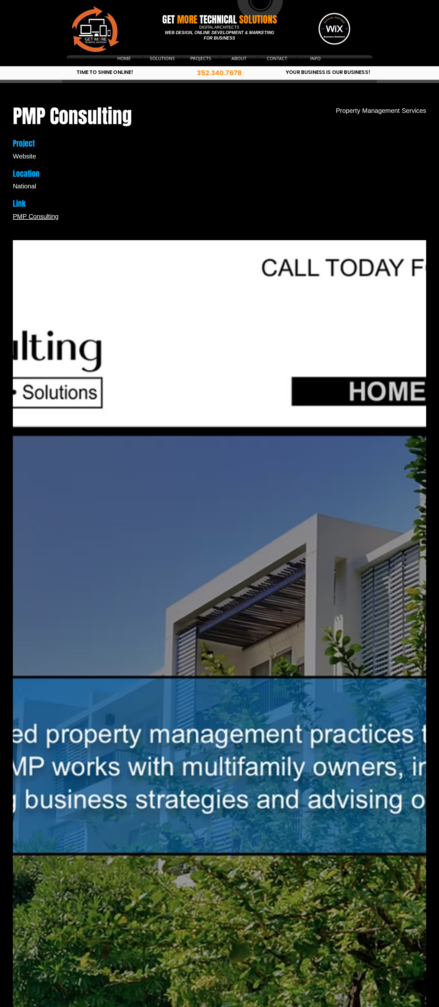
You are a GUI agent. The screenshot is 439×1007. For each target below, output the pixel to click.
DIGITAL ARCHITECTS (219, 27)
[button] (277, 58)
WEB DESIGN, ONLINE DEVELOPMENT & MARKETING (219, 32)
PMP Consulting (35, 216)
